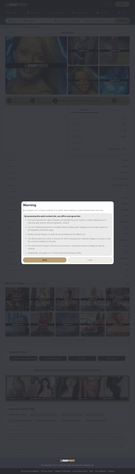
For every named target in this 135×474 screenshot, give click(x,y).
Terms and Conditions (30, 471)
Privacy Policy (47, 471)
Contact (111, 471)
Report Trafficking (62, 471)
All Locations (100, 471)
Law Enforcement (79, 471)
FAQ (91, 471)
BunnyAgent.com (86, 465)
